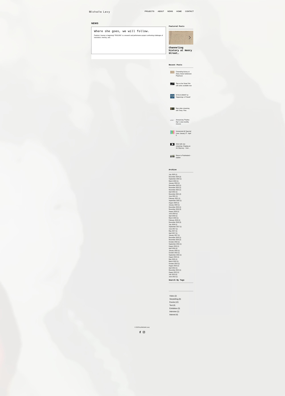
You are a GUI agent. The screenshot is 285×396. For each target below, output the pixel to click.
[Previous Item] (172, 37)
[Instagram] (143, 332)
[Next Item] (190, 37)
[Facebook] (140, 332)
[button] (161, 11)
